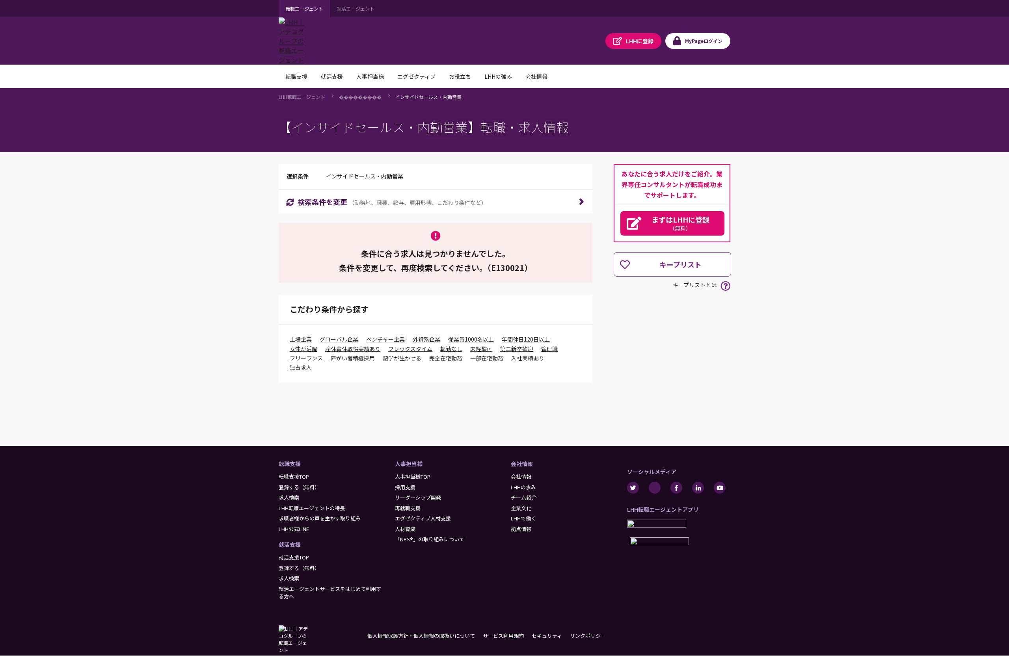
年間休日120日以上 (526, 339)
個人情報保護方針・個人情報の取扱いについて (421, 635)
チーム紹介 (523, 497)
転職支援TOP (294, 476)
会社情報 (522, 464)
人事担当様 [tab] (370, 76)
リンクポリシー (588, 635)
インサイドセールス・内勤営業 (428, 96)
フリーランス (306, 358)
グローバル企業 (339, 339)
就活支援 (290, 544)
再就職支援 (408, 508)
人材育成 (405, 529)
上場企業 (301, 339)
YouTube (720, 488)
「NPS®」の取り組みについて (429, 539)
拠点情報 (521, 529)
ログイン (703, 40)
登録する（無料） (299, 487)
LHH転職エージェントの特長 (312, 508)
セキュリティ (547, 635)
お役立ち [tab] (460, 76)
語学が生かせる (402, 358)
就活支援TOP (294, 557)
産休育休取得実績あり (352, 349)
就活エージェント (355, 8)
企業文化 (521, 508)
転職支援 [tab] (296, 76)
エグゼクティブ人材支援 (423, 518)
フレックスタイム (410, 349)
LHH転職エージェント (302, 96)
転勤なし (451, 349)
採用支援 (405, 487)
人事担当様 (409, 464)
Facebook (676, 488)
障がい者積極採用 (353, 358)
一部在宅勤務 (486, 358)
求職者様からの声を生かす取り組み (320, 518)
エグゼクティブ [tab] (416, 76)
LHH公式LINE (294, 529)
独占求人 (301, 367)
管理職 (549, 349)
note (655, 488)
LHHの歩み (523, 487)
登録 (639, 41)
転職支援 (290, 464)
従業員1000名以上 (471, 339)
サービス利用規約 (503, 635)
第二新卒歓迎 (516, 349)
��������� (360, 96)
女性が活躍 (303, 349)
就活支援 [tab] (332, 76)
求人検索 (289, 497)
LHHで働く (523, 518)
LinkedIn (698, 488)
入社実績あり (527, 358)
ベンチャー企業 (385, 339)
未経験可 (481, 349)
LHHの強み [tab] (498, 76)
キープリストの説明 (725, 286)
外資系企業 (426, 339)
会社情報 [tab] (536, 76)
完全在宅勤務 (445, 358)
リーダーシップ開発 (418, 497)
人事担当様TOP (412, 476)
